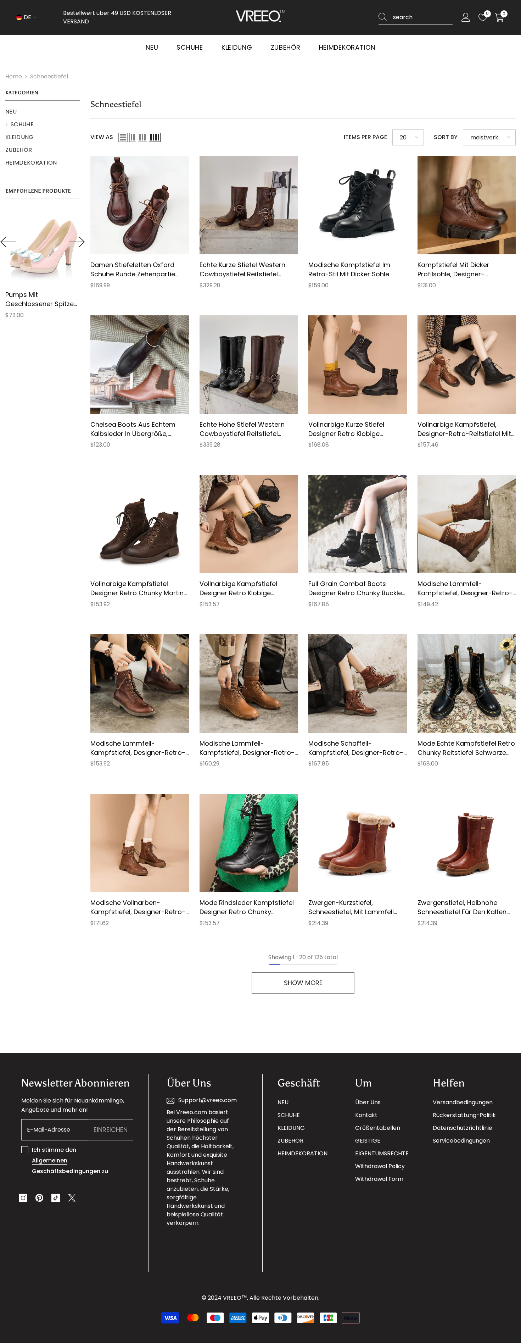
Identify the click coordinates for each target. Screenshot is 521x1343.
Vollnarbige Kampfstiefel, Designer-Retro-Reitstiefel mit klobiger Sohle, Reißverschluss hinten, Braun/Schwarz (465, 429)
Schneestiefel (49, 76)
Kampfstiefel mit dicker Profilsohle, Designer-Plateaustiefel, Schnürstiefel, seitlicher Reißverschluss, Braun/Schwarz (462, 269)
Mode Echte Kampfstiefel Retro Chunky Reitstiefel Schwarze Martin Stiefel (466, 748)
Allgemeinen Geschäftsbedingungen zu (70, 1165)
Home (13, 76)
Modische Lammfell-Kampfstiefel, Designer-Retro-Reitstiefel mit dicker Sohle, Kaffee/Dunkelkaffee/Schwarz (137, 748)
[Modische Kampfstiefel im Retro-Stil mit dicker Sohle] (357, 205)
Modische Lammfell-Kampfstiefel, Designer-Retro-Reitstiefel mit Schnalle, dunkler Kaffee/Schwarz (248, 748)
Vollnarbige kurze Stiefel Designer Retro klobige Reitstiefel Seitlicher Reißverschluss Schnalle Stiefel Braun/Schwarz (356, 429)
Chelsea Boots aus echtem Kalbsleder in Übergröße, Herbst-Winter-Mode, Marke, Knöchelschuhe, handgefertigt (138, 429)
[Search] (416, 17)
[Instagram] (23, 1198)
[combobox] (423, 17)
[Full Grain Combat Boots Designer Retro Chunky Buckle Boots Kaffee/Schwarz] (357, 524)
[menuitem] (42, 111)
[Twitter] (72, 1198)
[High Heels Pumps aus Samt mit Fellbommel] (42, 247)
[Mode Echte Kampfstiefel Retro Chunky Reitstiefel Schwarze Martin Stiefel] (467, 683)
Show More (303, 982)
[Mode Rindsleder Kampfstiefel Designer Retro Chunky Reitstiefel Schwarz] (249, 843)
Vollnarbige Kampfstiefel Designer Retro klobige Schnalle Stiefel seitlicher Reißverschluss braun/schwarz (248, 588)
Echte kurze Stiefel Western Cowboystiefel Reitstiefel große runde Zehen (242, 269)
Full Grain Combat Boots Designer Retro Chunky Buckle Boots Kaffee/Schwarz (355, 588)
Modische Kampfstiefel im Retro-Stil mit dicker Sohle (349, 269)
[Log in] (465, 17)
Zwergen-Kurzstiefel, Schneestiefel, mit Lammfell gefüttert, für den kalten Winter (351, 907)
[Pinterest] (39, 1198)
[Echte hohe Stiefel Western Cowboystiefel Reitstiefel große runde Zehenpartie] (249, 364)
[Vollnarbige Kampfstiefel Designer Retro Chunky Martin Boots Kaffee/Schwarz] (139, 524)
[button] (8, 242)
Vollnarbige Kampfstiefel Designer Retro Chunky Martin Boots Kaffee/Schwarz (137, 588)
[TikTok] (55, 1198)
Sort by (446, 137)
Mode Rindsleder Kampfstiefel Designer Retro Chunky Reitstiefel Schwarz (247, 907)
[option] (42, 267)
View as (101, 137)
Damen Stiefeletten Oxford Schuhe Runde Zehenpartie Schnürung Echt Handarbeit (133, 269)
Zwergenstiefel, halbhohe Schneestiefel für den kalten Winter (462, 907)
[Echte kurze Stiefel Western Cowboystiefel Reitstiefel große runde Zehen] (249, 205)
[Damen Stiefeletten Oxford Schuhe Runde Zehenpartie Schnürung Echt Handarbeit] (139, 205)
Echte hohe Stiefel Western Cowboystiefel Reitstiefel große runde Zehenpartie (242, 429)
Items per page (365, 137)
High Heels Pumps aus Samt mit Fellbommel (40, 299)
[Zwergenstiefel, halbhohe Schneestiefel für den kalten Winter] (467, 843)
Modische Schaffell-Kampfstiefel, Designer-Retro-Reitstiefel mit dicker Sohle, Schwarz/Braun (355, 748)
